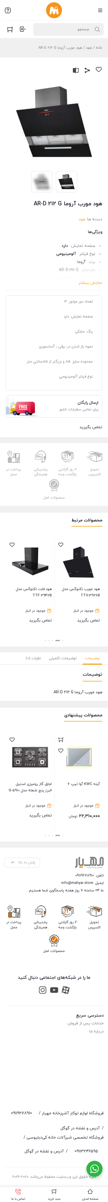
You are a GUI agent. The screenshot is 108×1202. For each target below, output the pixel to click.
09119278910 (84, 875)
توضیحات (92, 658)
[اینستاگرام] (43, 990)
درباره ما (96, 1031)
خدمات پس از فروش (85, 1023)
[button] (62, 640)
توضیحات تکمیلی (63, 658)
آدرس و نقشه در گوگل (80, 1128)
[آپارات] (66, 990)
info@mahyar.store (77, 883)
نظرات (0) (33, 658)
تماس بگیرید (81, 605)
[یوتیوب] (54, 990)
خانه (99, 47)
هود (89, 47)
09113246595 (86, 1151)
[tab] (92, 658)
